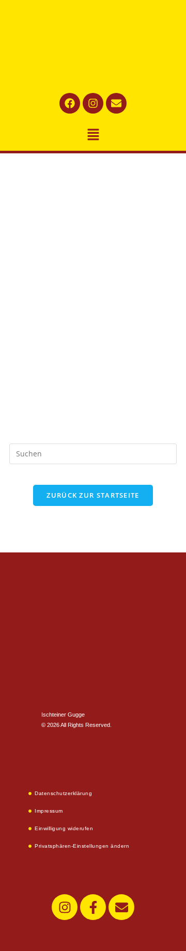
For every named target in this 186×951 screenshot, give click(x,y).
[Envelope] (116, 103)
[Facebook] (69, 103)
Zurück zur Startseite (93, 495)
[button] (93, 135)
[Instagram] (93, 103)
